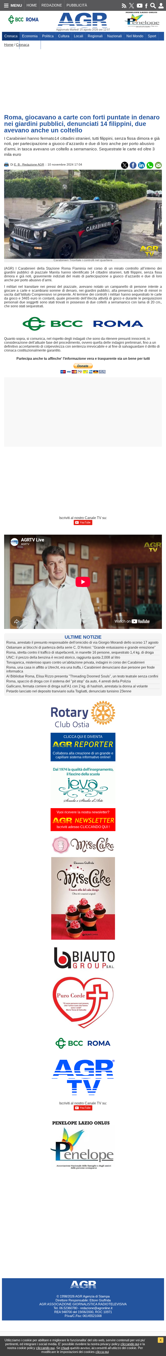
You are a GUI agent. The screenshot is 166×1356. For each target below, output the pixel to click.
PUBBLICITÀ (77, 5)
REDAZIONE (52, 5)
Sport (152, 36)
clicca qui (102, 1352)
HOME (32, 5)
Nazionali (114, 36)
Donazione (30, 45)
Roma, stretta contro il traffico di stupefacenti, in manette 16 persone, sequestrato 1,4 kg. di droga (80, 652)
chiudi (65, 1348)
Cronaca (11, 36)
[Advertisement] (83, 79)
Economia (30, 36)
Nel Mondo (134, 36)
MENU (16, 5)
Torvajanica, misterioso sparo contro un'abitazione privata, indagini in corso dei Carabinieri (75, 662)
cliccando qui (130, 1344)
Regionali (95, 36)
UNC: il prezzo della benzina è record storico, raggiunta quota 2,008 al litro (63, 657)
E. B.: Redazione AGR (29, 164)
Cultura (63, 36)
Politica (48, 36)
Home (8, 45)
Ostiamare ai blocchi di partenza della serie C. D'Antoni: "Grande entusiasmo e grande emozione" (81, 647)
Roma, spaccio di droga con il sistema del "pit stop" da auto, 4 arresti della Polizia (68, 681)
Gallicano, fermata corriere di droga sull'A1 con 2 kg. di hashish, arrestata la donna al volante (77, 686)
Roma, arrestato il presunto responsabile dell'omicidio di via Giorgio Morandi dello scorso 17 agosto (82, 642)
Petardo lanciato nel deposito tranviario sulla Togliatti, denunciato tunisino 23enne (68, 691)
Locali (78, 36)
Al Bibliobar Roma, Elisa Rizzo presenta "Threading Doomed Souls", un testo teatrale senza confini (82, 676)
